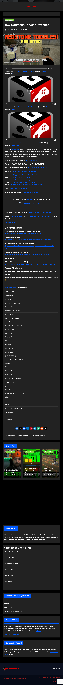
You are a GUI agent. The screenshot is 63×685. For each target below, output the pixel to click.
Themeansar (7, 681)
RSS (13, 73)
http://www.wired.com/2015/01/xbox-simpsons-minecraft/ (23, 233)
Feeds (58, 677)
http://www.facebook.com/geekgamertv (25, 180)
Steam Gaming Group (47, 216)
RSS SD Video (9, 575)
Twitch (40, 677)
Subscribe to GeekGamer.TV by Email (39, 212)
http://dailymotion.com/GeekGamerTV (25, 175)
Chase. (38, 631)
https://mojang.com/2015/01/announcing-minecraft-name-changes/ (27, 254)
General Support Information (13, 612)
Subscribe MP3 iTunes (11, 563)
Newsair (21, 678)
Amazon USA (8, 607)
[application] (31, 68)
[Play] (6, 68)
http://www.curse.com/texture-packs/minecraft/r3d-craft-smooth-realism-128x (31, 264)
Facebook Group (34, 216)
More (17, 145)
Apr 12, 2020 (49, 474)
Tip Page (7, 603)
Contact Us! (56, 682)
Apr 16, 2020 (30, 474)
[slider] (55, 68)
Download (31, 71)
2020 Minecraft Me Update (12, 471)
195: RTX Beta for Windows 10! (30, 470)
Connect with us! (10, 222)
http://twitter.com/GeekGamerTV (21, 177)
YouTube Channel (10, 587)
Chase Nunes (13, 29)
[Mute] (52, 68)
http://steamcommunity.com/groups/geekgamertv (26, 185)
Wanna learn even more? (11, 634)
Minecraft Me (9, 20)
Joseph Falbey (22, 188)
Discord (45, 677)
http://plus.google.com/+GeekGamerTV (24, 182)
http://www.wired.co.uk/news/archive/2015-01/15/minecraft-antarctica (28, 240)
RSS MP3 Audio (9, 581)
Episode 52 (15, 149)
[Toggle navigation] (5, 7)
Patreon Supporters (11, 287)
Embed (43, 71)
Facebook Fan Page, (16, 216)
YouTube (52, 677)
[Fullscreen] (55, 104)
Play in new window (21, 71)
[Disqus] (31, 502)
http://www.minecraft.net (30, 192)
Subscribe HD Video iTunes (12, 552)
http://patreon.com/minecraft (37, 167)
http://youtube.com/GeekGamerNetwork (24, 171)
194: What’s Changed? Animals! (48, 470)
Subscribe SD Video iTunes (12, 557)
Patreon (29, 199)
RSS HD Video (9, 569)
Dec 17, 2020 (11, 474)
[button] (30, 91)
